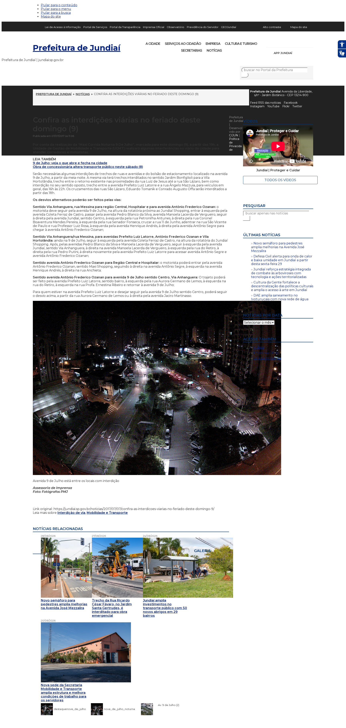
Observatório (175, 27)
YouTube (290, 42)
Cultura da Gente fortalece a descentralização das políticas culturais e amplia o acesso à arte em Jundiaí (282, 286)
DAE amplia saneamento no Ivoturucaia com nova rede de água (279, 297)
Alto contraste (272, 27)
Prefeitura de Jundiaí (76, 48)
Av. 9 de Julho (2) (166, 705)
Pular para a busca (56, 13)
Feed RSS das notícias (265, 102)
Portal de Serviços (95, 27)
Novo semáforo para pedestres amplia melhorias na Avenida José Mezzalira (277, 247)
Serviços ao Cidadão (183, 44)
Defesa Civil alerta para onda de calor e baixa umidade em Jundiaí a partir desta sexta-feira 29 (281, 260)
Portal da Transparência (125, 27)
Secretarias (191, 50)
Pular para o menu (56, 9)
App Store (296, 53)
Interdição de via (71, 513)
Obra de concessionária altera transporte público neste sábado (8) (88, 167)
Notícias (214, 50)
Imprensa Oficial (153, 27)
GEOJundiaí (228, 27)
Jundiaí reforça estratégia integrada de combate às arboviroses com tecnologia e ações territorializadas (281, 273)
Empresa (213, 44)
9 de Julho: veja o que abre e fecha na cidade (70, 163)
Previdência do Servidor (202, 27)
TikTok (283, 42)
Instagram (276, 42)
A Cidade (153, 44)
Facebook (291, 102)
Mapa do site (51, 16)
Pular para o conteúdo (59, 5)
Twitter (297, 106)
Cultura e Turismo (241, 44)
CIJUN (233, 135)
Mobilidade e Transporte (107, 513)
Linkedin (297, 42)
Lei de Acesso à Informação (63, 27)
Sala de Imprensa (267, 358)
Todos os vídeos (280, 180)
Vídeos (258, 347)
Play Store (303, 53)
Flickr (304, 42)
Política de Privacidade (235, 144)
